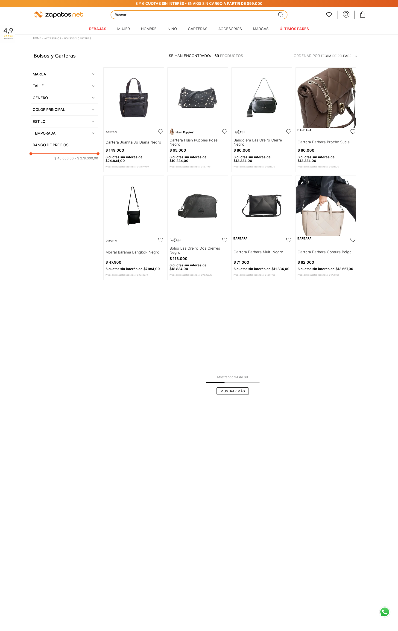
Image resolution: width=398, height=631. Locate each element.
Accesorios (52, 38)
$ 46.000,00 (64, 158)
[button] (64, 74)
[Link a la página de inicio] (37, 38)
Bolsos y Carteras (77, 38)
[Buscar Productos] (280, 15)
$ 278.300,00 (86, 158)
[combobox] (199, 14)
